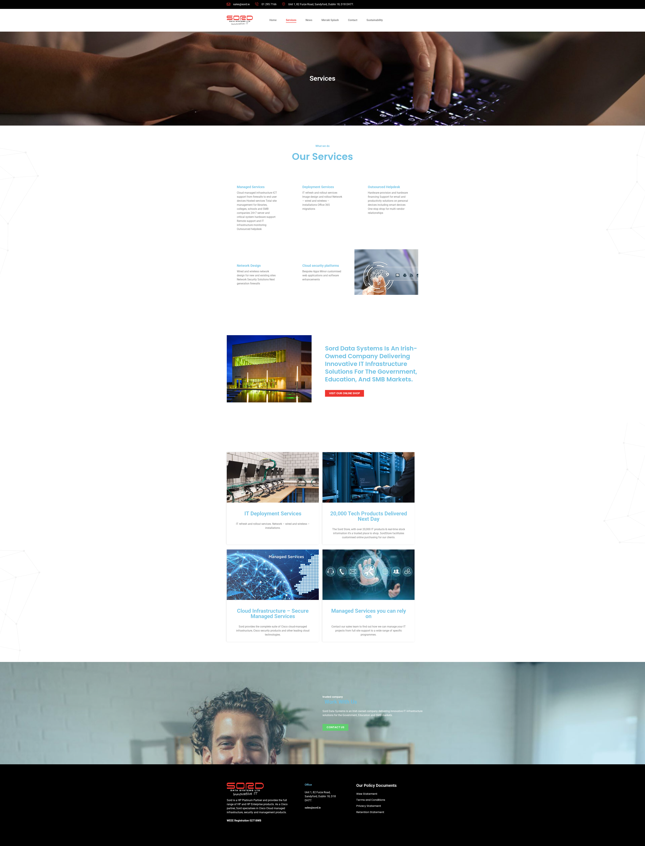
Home (273, 20)
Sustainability (375, 20)
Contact (352, 20)
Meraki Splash (330, 20)
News (309, 20)
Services (291, 20)
